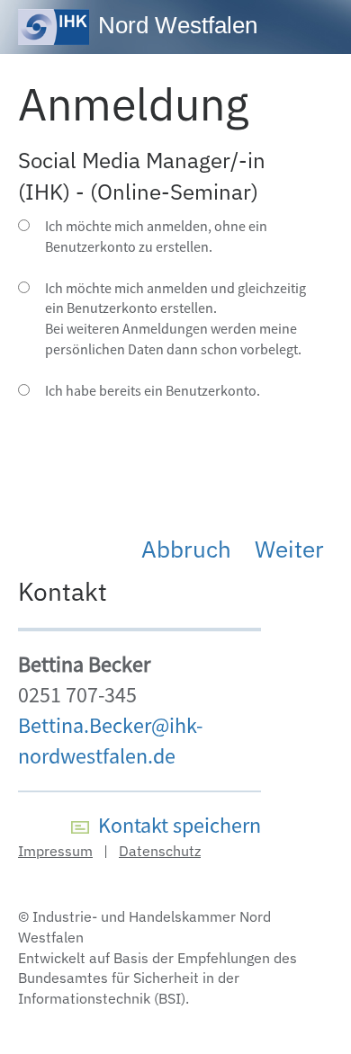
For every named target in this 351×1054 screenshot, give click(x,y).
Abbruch (186, 548)
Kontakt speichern (175, 825)
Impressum (55, 851)
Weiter (289, 548)
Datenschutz (160, 851)
